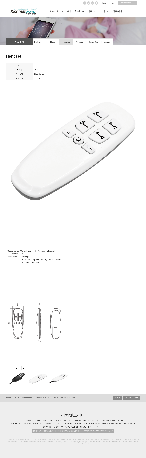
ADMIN (117, 398)
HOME (8, 398)
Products (79, 11)
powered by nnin (97, 427)
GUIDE (16, 398)
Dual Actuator (39, 42)
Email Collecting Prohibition (64, 398)
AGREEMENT (27, 398)
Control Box (93, 42)
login (104, 3)
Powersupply (106, 42)
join (113, 3)
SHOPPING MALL (131, 398)
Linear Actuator (53, 43)
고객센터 (104, 11)
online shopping (127, 3)
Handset (66, 42)
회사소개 (53, 11)
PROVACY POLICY (43, 398)
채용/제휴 (117, 11)
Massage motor (79, 43)
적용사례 (92, 11)
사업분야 (66, 11)
